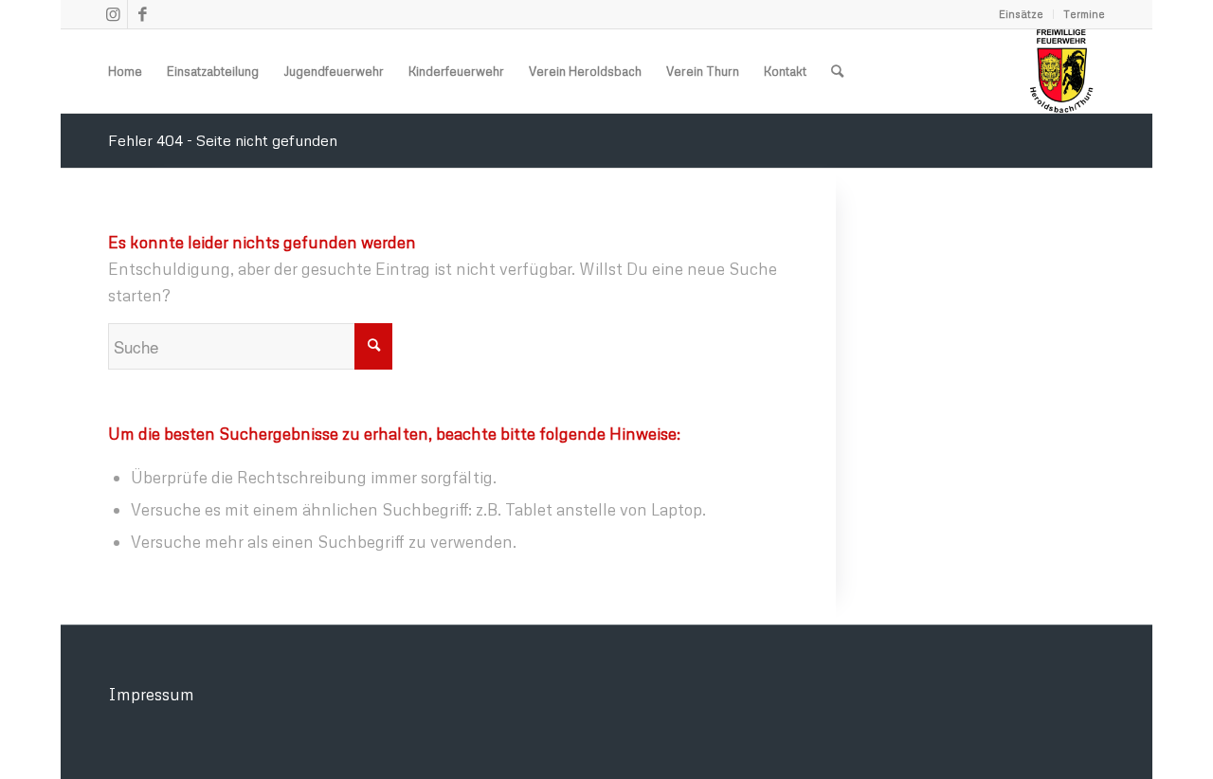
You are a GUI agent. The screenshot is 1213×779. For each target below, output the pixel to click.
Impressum (151, 694)
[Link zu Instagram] (113, 14)
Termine (1084, 14)
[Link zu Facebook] (142, 14)
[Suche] (837, 71)
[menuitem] (1021, 14)
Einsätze (1021, 14)
